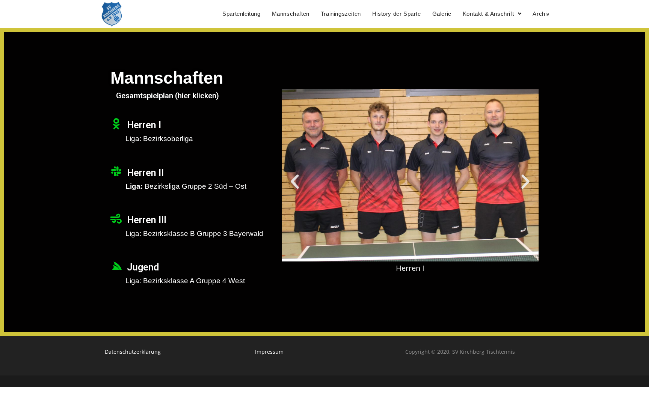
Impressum (269, 351)
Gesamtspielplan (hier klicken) (167, 95)
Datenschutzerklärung (133, 351)
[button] (294, 182)
